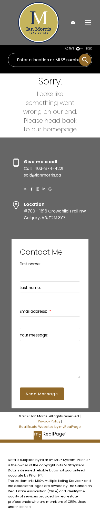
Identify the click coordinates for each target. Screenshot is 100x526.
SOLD (88, 49)
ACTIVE (69, 49)
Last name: (30, 287)
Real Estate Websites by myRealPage (50, 426)
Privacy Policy (49, 421)
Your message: (34, 335)
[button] (25, 189)
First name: (30, 264)
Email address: (34, 311)
